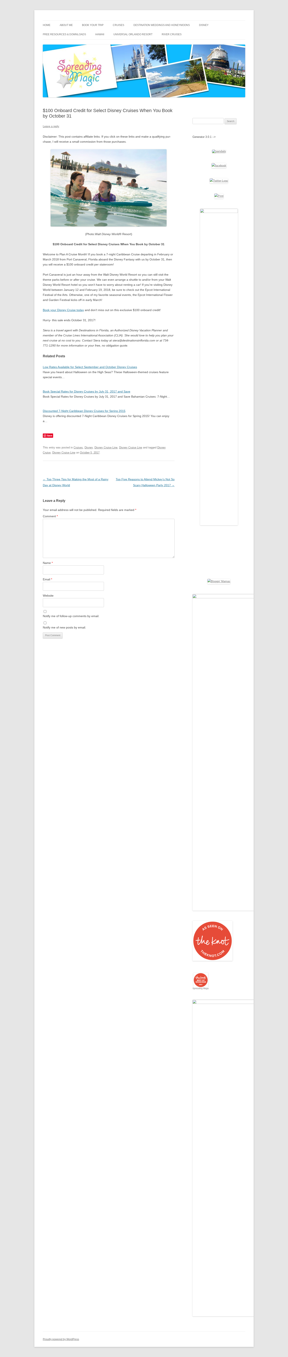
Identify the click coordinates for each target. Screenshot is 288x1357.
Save (49, 435)
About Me (66, 25)
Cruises (118, 25)
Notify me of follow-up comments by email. (71, 616)
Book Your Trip (93, 25)
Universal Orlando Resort (132, 34)
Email (47, 579)
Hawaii (99, 34)
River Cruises (172, 34)
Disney (204, 25)
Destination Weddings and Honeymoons (161, 25)
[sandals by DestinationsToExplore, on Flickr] (219, 151)
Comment (50, 516)
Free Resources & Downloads (64, 34)
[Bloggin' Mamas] (218, 581)
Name (48, 563)
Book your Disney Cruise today (63, 310)
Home (46, 25)
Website (48, 595)
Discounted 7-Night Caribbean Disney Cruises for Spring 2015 (84, 411)
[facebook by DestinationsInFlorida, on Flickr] (219, 165)
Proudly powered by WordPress (61, 1339)
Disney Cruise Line (105, 447)
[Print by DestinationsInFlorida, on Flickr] (218, 196)
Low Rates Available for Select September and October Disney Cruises (90, 367)
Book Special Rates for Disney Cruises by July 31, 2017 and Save (86, 391)
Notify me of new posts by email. (64, 627)
